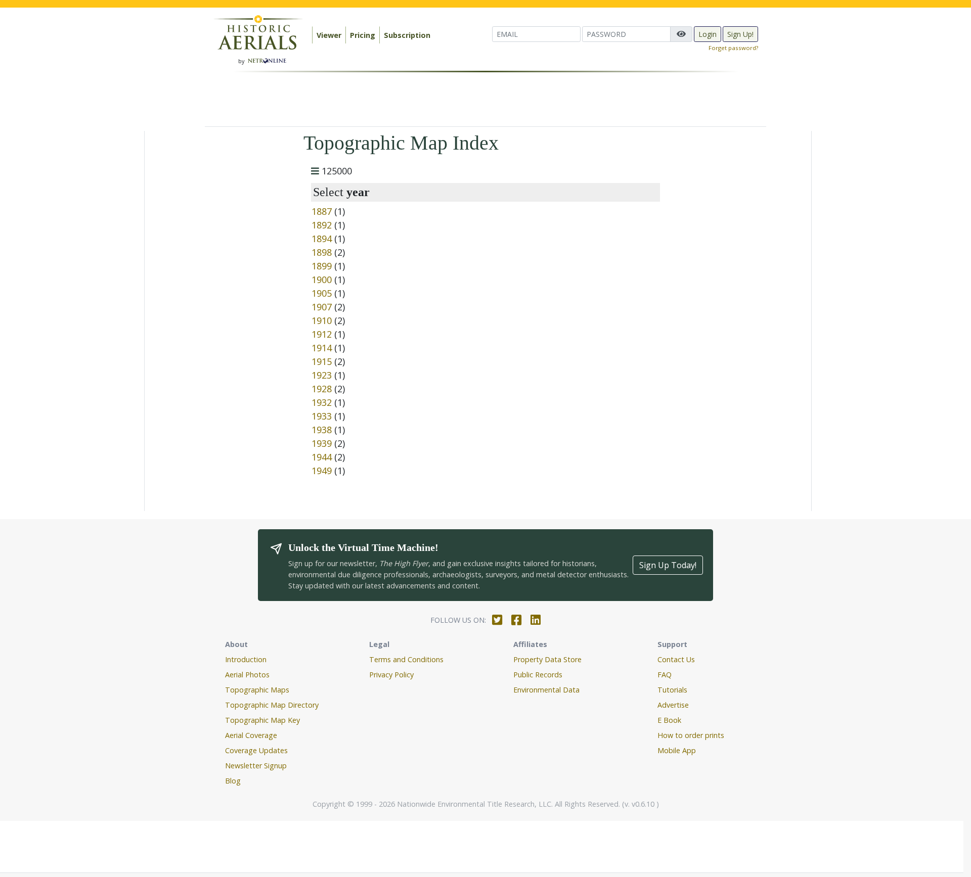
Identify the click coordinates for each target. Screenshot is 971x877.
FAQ (664, 674)
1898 (322, 252)
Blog (233, 781)
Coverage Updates (256, 750)
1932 (322, 402)
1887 (322, 211)
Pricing (362, 35)
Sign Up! (740, 34)
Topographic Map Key (262, 720)
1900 (322, 279)
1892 (322, 225)
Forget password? (733, 48)
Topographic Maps (257, 690)
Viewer (329, 35)
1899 (322, 266)
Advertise (673, 705)
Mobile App (676, 750)
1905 (322, 293)
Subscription (407, 35)
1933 (322, 416)
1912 (322, 334)
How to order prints (690, 735)
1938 (322, 430)
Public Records (537, 674)
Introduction (246, 659)
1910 (322, 320)
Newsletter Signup (256, 765)
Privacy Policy (391, 674)
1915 (322, 361)
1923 (322, 375)
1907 (322, 307)
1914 (322, 348)
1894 (322, 239)
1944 (322, 457)
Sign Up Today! (667, 565)
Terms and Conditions (406, 659)
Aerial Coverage (251, 735)
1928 (322, 389)
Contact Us (676, 659)
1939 (322, 443)
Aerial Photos (247, 674)
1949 (322, 471)
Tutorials (672, 690)
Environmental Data (546, 690)
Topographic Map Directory (272, 705)
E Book (669, 720)
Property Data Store (547, 659)
